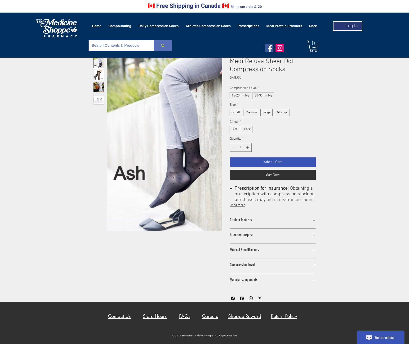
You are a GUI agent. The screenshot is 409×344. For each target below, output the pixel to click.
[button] (313, 46)
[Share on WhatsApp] (251, 298)
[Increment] (248, 147)
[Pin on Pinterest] (242, 298)
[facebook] (269, 48)
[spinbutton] (240, 147)
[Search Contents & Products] (163, 45)
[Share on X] (260, 298)
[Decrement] (233, 147)
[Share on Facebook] (233, 298)
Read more (237, 205)
